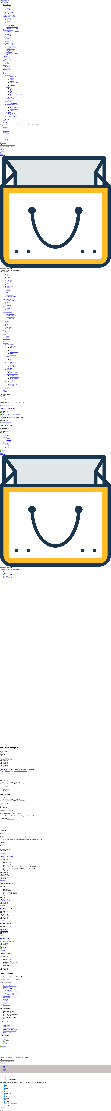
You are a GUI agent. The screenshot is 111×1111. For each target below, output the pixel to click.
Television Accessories (12, 53)
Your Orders (6, 1026)
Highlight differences (10, 1079)
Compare (2, 766)
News (4, 120)
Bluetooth (5, 576)
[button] (4, 760)
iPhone (8, 6)
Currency (5, 137)
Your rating (3, 818)
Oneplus (9, 9)
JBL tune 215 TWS (6, 908)
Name (2, 833)
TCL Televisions (11, 49)
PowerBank (10, 35)
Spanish (8, 135)
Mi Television (10, 50)
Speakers (5, 56)
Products (5, 73)
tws (26, 771)
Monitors (12, 106)
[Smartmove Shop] (5, 0)
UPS (4, 60)
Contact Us (6, 1043)
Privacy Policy (7, 1032)
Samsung (9, 38)
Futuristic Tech (7, 69)
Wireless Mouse (14, 109)
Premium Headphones (12, 993)
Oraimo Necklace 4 (6, 883)
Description (6, 789)
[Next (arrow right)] (2, 1110)
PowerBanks (13, 97)
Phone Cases (10, 33)
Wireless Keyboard (15, 107)
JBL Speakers (10, 57)
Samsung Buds (10, 994)
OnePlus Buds (10, 991)
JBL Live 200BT (5, 923)
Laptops (9, 19)
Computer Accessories (12, 27)
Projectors (9, 52)
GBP (7, 140)
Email (2, 836)
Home (4, 72)
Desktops (9, 18)
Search (2, 148)
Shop (4, 573)
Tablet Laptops (10, 25)
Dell (8, 24)
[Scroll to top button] (107, 1107)
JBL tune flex (4, 938)
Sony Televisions (11, 44)
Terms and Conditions (9, 1028)
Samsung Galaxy (11, 15)
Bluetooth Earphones (19, 771)
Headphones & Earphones (13, 31)
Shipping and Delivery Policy (10, 1029)
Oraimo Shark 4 (5, 953)
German (8, 134)
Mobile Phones (7, 5)
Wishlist (4, 128)
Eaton (8, 63)
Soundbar (9, 59)
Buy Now (9, 759)
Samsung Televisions (12, 46)
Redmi (8, 13)
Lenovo (8, 21)
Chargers (9, 34)
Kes (7, 138)
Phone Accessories (8, 30)
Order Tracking (6, 131)
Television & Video (8, 43)
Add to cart (10, 859)
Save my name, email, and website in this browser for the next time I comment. (22, 839)
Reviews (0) (6, 791)
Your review (3, 830)
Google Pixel (10, 12)
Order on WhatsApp (5, 768)
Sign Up (18, 979)
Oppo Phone (10, 10)
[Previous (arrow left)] (0, 1110)
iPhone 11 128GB (6, 425)
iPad (8, 41)
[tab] (57, 789)
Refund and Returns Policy (10, 1031)
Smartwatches (10, 98)
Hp (7, 22)
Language (5, 132)
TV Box (9, 55)
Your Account (6, 1025)
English (8, 133)
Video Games (6, 1005)
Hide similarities (9, 1077)
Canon (8, 68)
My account (5, 127)
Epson (8, 66)
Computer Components (12, 28)
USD (8, 139)
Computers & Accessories (9, 16)
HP (7, 40)
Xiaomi (8, 8)
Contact (5, 122)
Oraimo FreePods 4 (6, 857)
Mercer (8, 62)
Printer (5, 65)
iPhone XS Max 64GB (7, 408)
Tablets (5, 37)
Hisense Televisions (12, 47)
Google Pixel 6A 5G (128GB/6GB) (11, 417)
